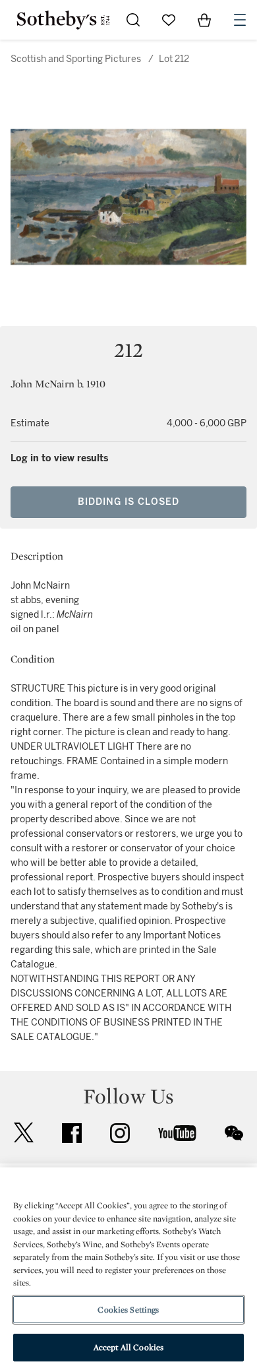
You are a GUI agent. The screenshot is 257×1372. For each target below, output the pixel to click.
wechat (234, 1133)
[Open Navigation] (239, 20)
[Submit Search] (133, 19)
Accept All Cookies (128, 1347)
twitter (24, 1133)
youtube (177, 1133)
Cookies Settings (128, 1309)
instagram (120, 1133)
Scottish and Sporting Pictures (76, 59)
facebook (72, 1133)
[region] (128, 1269)
